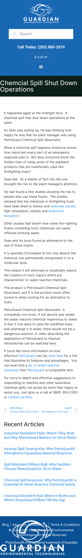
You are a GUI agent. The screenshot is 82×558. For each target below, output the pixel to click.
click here (56, 356)
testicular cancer (62, 206)
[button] (41, 66)
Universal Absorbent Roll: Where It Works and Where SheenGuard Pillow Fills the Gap (39, 498)
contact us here (20, 397)
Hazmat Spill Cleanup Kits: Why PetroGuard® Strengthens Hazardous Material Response (39, 451)
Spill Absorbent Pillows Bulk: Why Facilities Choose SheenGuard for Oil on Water (37, 466)
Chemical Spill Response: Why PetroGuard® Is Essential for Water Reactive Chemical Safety (40, 482)
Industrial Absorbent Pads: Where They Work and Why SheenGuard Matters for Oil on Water (40, 435)
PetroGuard (26, 356)
